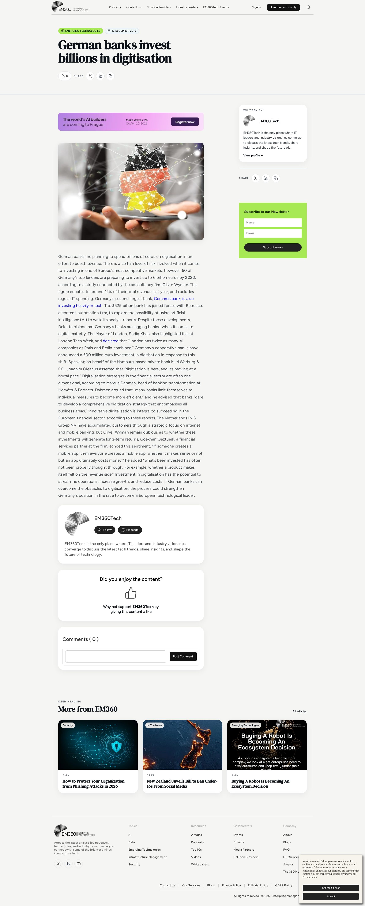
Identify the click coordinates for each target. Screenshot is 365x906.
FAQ (286, 849)
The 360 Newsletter (297, 871)
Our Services (292, 857)
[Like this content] (63, 76)
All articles (300, 711)
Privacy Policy (231, 885)
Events (238, 835)
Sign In (256, 7)
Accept (331, 896)
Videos (196, 857)
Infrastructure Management (147, 857)
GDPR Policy (284, 885)
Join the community (283, 7)
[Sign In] (104, 530)
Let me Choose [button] (331, 888)
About (287, 835)
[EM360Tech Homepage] (75, 839)
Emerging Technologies (82, 30)
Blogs (287, 842)
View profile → (253, 155)
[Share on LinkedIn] (100, 76)
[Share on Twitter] (90, 76)
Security (134, 864)
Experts (239, 842)
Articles (196, 835)
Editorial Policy (258, 885)
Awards (288, 864)
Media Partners (244, 849)
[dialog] (330, 879)
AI (130, 835)
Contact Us (167, 885)
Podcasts (115, 7)
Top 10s (196, 849)
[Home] (71, 12)
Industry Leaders (187, 7)
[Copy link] (110, 76)
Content (131, 7)
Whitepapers (200, 864)
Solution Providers (159, 7)
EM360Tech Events (216, 7)
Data (131, 842)
